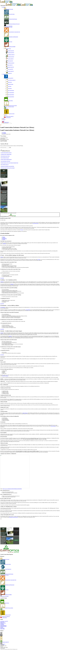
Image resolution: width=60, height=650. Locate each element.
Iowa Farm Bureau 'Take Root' (5, 161)
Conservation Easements (4, 137)
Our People (9, 86)
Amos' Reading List (8, 569)
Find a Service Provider (9, 9)
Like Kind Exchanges (3, 140)
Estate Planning (2, 138)
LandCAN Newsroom (5, 596)
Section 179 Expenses (3, 141)
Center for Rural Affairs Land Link (6, 152)
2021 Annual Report (11, 92)
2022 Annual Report (11, 90)
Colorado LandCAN (11, 56)
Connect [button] (3, 74)
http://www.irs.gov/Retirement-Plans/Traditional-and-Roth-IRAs (12, 488)
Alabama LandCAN (11, 50)
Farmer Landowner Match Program (6, 159)
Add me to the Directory (5, 637)
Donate (7, 108)
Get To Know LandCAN (11, 80)
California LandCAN (11, 54)
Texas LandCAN (10, 69)
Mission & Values (10, 84)
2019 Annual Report (11, 96)
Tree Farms (10, 41)
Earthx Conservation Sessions (9, 106)
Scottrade (3, 239)
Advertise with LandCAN (9, 116)
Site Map (1, 627)
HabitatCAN (10, 73)
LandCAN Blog (10, 100)
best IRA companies (5, 375)
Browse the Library (12, 14)
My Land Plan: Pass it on (4, 164)
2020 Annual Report (11, 94)
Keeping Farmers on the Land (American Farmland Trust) (9, 162)
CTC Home (4, 132)
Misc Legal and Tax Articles (4, 139)
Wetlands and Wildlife (12, 46)
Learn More (2, 303)
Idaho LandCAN (10, 60)
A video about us (8, 117)
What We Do (10, 82)
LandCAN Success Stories (13, 105)
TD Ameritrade (4, 238)
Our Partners (10, 88)
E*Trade (21, 229)
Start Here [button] (3, 7)
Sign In (6, 114)
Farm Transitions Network (5, 157)
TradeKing (3, 237)
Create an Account (11, 113)
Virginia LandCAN (11, 71)
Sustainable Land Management (13, 36)
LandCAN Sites (8, 48)
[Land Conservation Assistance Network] (13, 5)
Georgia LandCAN (10, 58)
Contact (3, 118)
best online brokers (35, 223)
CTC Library (4, 133)
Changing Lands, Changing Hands (6, 154)
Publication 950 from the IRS (13, 517)
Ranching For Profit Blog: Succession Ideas (7, 166)
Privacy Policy (2, 628)
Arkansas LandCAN (11, 52)
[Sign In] (0, 125)
